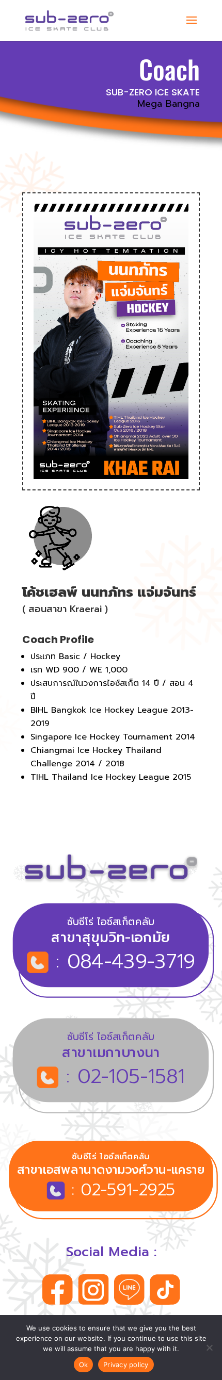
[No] (209, 1347)
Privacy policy (126, 1364)
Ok (83, 1364)
